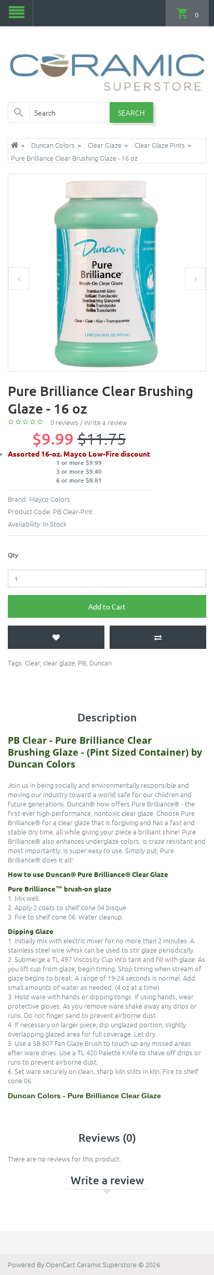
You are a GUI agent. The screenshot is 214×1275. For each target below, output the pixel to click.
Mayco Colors (49, 499)
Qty (13, 554)
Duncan (100, 663)
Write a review (105, 422)
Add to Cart (107, 606)
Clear (32, 663)
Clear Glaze (105, 145)
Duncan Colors (53, 145)
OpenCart (60, 1264)
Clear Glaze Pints (160, 145)
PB (82, 663)
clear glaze (59, 663)
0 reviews (64, 422)
